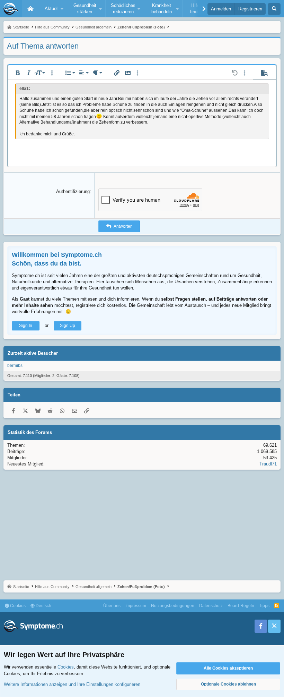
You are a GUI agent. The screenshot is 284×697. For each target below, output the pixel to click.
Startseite (30, 8)
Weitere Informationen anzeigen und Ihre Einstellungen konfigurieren (72, 684)
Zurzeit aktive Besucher (33, 353)
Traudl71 (268, 464)
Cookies (17, 605)
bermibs (15, 365)
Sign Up (67, 325)
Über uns (112, 605)
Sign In (25, 325)
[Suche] (274, 9)
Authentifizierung (73, 191)
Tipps (264, 605)
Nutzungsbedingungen (172, 605)
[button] (53, 8)
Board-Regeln (241, 605)
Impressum (135, 605)
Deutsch (43, 605)
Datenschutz (211, 605)
